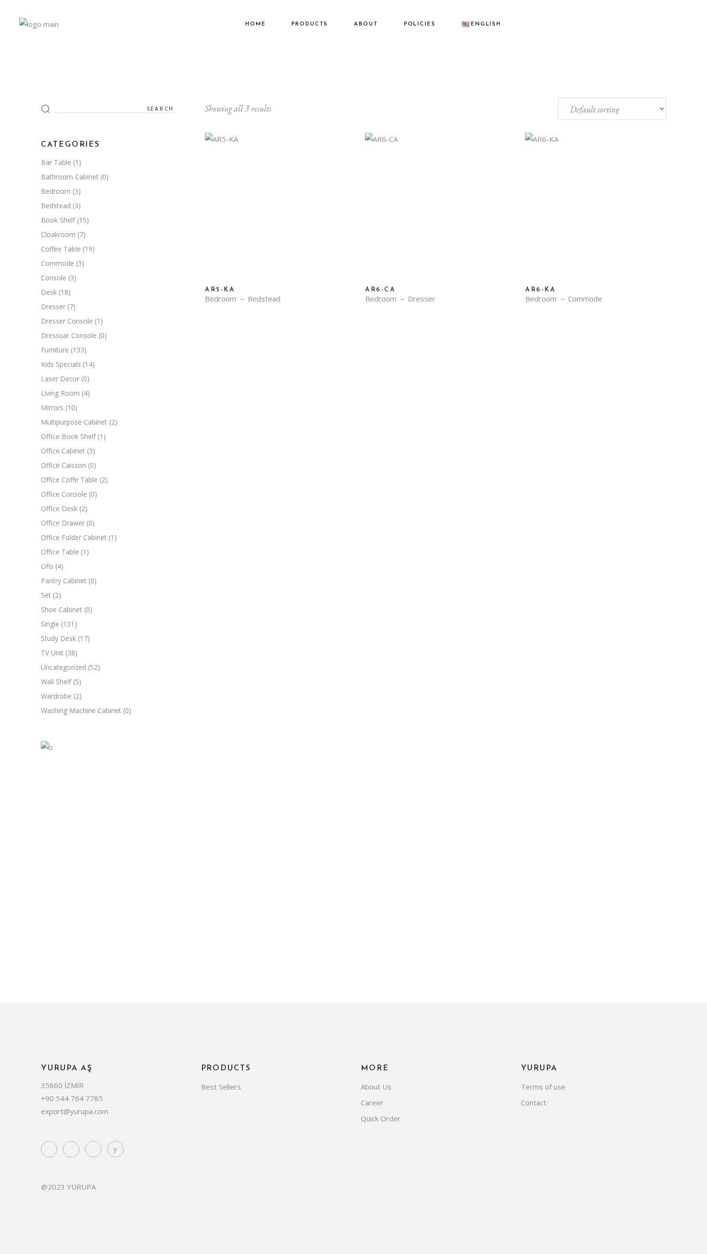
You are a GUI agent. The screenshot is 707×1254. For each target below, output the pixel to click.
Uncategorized (63, 667)
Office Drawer (63, 522)
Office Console (64, 494)
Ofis (47, 566)
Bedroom (220, 298)
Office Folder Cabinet (74, 537)
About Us (376, 1086)
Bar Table (56, 162)
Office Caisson (63, 465)
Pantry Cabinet (64, 580)
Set (46, 595)
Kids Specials (61, 364)
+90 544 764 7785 (72, 1098)
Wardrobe (56, 696)
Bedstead (264, 298)
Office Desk (59, 508)
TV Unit (52, 652)
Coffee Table (61, 248)
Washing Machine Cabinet (81, 710)
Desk (49, 292)
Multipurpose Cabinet (74, 421)
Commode (585, 298)
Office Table (60, 551)
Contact (533, 1102)
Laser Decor (60, 378)
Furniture (55, 349)
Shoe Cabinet (61, 609)
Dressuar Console (69, 335)
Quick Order (381, 1118)
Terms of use (543, 1086)
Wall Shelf (56, 681)
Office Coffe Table (69, 479)
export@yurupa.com (74, 1111)
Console (53, 277)
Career (372, 1102)
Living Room (60, 393)
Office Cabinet (63, 450)
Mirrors (52, 407)
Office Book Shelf (68, 436)
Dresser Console (67, 321)
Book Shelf (58, 220)
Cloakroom (58, 234)
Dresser (421, 298)
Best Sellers (221, 1086)
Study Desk (58, 638)
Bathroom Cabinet (70, 176)
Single (50, 623)
